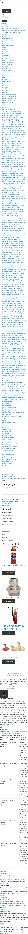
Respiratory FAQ (7, 461)
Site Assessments (7, 450)
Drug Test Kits (6, 414)
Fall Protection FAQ (8, 458)
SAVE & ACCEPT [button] (5, 933)
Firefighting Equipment (9, 411)
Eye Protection (6, 431)
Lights (4, 424)
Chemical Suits (6, 70)
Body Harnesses (7, 38)
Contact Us (5, 465)
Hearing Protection (7, 81)
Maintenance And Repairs (9, 448)
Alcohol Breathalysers (8, 72)
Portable (4, 79)
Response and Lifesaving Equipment (13, 412)
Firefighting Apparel (8, 409)
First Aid (4, 420)
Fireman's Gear (6, 405)
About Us (5, 25)
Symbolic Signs (6, 503)
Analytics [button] (2, 895)
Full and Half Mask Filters (9, 98)
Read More (12, 687)
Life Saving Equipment (9, 422)
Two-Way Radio (7, 429)
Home (4, 23)
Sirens (4, 47)
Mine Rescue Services (8, 454)
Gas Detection (6, 89)
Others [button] (2, 923)
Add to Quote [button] (9, 572)
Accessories (5, 74)
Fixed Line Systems (8, 60)
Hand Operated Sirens (8, 59)
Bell (3, 53)
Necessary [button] (3, 726)
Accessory (5, 66)
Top (1, 1)
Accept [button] (11, 688)
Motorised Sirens (7, 57)
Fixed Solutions (6, 91)
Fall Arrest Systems (8, 44)
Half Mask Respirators (8, 102)
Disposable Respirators (9, 96)
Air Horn (4, 49)
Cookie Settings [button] (4, 688)
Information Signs (12, 478)
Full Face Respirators (8, 100)
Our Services (6, 444)
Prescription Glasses (8, 437)
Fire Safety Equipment (8, 109)
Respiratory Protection (9, 94)
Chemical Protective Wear (10, 64)
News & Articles (7, 463)
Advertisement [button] (4, 909)
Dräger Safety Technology (10, 443)
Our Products (6, 27)
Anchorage (5, 36)
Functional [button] (3, 871)
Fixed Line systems (8, 62)
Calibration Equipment (8, 76)
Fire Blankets (6, 140)
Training (4, 452)
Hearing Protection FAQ (9, 460)
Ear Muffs (5, 83)
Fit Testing (5, 87)
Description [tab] (5, 505)
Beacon (4, 51)
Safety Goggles (6, 439)
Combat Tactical (7, 435)
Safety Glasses (6, 441)
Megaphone (5, 55)
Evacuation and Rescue (9, 42)
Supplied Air (5, 108)
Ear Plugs (5, 85)
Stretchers (5, 428)
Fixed (4, 77)
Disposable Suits (7, 68)
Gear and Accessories (8, 45)
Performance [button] (4, 883)
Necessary (4, 728)
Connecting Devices (8, 40)
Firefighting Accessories (9, 407)
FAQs (3, 456)
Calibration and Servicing (9, 446)
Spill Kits (4, 426)
